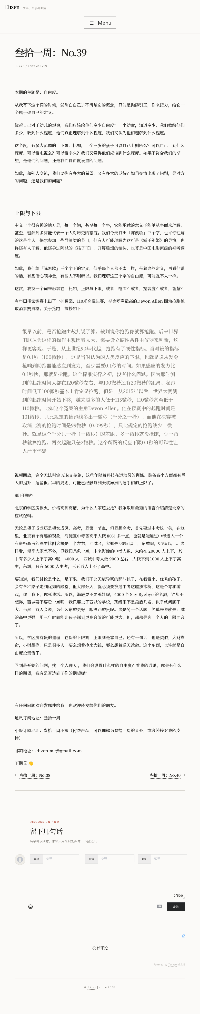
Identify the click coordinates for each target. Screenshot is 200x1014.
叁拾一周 (52, 718)
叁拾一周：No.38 (35, 775)
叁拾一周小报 (56, 730)
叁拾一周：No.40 (165, 775)
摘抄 (68, 308)
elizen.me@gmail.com (58, 750)
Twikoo (172, 964)
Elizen (12, 7)
